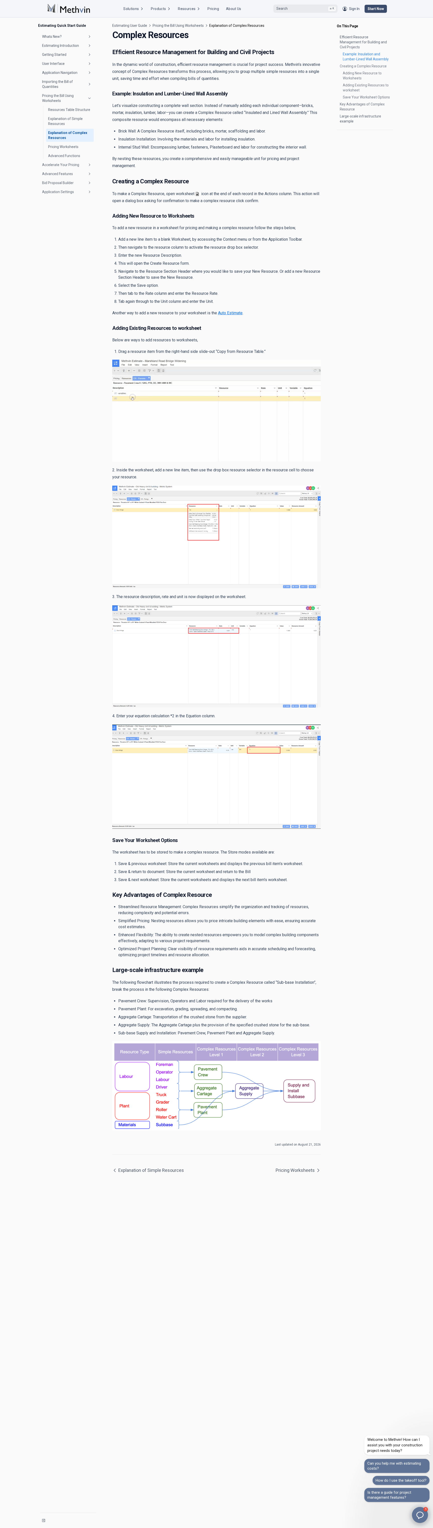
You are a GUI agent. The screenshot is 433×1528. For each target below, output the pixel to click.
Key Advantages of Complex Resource (362, 106)
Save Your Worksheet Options (366, 97)
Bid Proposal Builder (58, 183)
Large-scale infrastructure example (360, 118)
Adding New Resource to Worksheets (362, 75)
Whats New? (52, 37)
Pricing (213, 9)
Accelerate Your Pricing (60, 165)
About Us (233, 9)
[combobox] (305, 9)
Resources (186, 9)
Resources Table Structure (69, 110)
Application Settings (58, 192)
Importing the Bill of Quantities (57, 84)
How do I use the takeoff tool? (401, 1480)
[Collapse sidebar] (43, 1520)
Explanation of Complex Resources (67, 135)
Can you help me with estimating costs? (394, 1466)
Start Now (376, 9)
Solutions (131, 9)
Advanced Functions (64, 156)
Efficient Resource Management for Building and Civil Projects (363, 42)
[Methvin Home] (68, 8)
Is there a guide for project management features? (389, 1495)
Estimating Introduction (60, 46)
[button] (420, 1515)
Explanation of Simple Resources (65, 121)
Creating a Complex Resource (363, 66)
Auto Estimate (230, 313)
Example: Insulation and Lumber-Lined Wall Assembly (366, 56)
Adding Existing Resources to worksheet (366, 87)
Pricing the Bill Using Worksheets (58, 98)
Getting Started (54, 55)
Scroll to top (345, 136)
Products (158, 9)
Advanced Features (57, 174)
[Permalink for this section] (278, 52)
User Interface (53, 64)
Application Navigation (59, 73)
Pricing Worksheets (63, 147)
